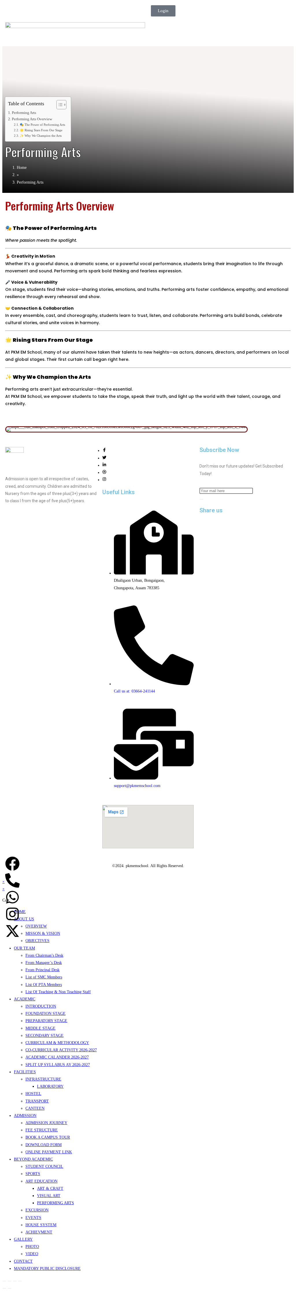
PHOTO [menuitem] (32, 1246)
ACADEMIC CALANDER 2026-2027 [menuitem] (57, 1057)
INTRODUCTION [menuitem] (40, 1006)
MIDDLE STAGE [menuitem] (40, 1028)
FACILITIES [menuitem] (25, 1072)
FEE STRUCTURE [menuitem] (41, 1130)
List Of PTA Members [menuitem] (43, 984)
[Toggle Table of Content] (58, 105)
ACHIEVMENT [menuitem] (38, 1232)
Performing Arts (24, 113)
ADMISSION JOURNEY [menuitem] (46, 1123)
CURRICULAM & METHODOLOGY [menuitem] (57, 1043)
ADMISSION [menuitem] (25, 1115)
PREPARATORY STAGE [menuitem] (46, 1021)
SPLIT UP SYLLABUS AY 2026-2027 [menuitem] (57, 1065)
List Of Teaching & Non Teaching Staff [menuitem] (58, 992)
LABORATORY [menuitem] (50, 1086)
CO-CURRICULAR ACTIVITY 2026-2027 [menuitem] (61, 1050)
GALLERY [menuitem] (23, 1239)
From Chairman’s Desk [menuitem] (44, 955)
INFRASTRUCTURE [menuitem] (43, 1079)
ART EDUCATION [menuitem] (41, 1181)
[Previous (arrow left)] (4, 1288)
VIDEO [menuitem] (31, 1254)
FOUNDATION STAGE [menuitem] (45, 1013)
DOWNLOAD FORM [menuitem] (43, 1145)
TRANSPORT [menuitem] (37, 1101)
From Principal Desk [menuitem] (42, 970)
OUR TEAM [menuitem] (24, 948)
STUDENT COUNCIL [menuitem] (44, 1166)
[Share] (15, 1281)
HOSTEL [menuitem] (33, 1093)
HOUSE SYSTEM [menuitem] (40, 1225)
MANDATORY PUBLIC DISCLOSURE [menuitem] (47, 1268)
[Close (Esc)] (20, 1281)
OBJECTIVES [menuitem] (37, 941)
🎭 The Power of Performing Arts (42, 124)
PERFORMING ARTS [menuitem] (55, 1203)
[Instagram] (104, 480)
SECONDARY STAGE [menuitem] (44, 1035)
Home (22, 167)
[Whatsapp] (12, 897)
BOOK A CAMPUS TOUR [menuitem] (47, 1137)
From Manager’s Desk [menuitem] (43, 962)
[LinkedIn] (104, 465)
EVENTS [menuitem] (33, 1218)
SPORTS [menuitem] (32, 1174)
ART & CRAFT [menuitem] (50, 1188)
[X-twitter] (12, 931)
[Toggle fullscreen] (10, 1281)
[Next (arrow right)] (10, 1288)
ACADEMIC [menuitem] (24, 999)
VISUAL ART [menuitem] (48, 1196)
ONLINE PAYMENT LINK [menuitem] (48, 1152)
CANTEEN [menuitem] (35, 1108)
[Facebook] (104, 450)
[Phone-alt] (12, 880)
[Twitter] (104, 458)
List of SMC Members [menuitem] (43, 977)
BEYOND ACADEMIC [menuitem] (33, 1159)
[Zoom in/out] (4, 1281)
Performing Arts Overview (32, 119)
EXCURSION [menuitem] (37, 1210)
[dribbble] (104, 472)
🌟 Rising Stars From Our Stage (41, 130)
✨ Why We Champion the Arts (41, 135)
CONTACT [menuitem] (23, 1261)
